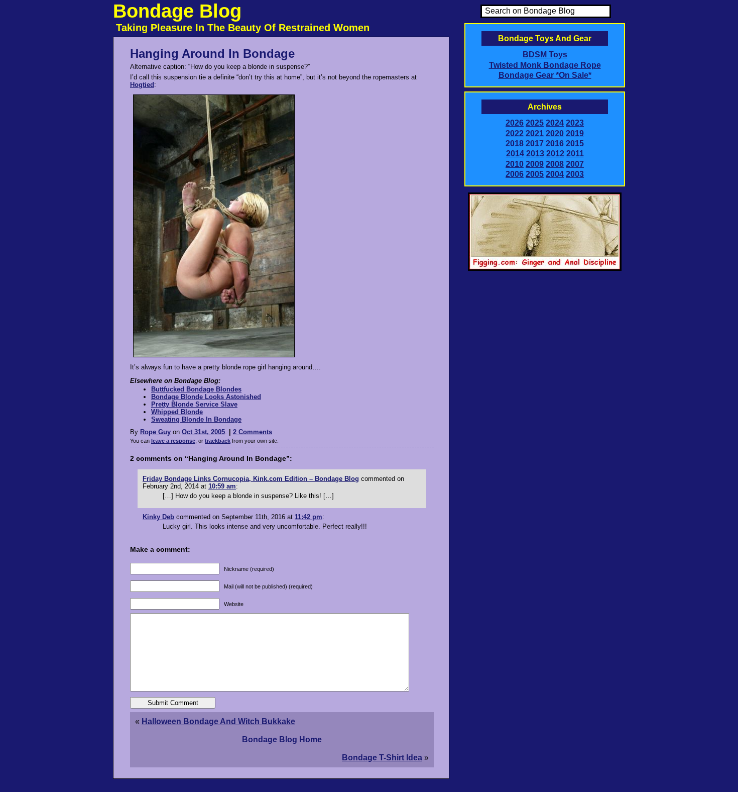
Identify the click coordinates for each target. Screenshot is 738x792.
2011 (575, 153)
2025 (535, 123)
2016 (555, 143)
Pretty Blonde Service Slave (194, 404)
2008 (555, 164)
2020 (555, 133)
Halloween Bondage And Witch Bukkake (218, 721)
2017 (535, 143)
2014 (515, 153)
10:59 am (222, 486)
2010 (515, 164)
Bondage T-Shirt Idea (382, 757)
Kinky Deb (158, 517)
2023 (575, 123)
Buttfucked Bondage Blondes (196, 389)
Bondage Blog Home (282, 739)
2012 (555, 153)
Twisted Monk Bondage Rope (545, 65)
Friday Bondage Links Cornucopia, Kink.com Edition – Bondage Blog (251, 478)
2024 (555, 123)
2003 (575, 174)
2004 (555, 174)
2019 (575, 133)
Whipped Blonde (177, 412)
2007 (575, 164)
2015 (575, 143)
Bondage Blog (177, 11)
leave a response (173, 441)
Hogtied (142, 84)
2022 (515, 133)
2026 (515, 123)
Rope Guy (155, 432)
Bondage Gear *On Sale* (545, 75)
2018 (515, 143)
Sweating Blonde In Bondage (196, 419)
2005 (535, 174)
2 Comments (252, 432)
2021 (535, 133)
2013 (535, 153)
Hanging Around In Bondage (212, 53)
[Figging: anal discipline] (545, 269)
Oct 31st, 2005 (203, 432)
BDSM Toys (545, 54)
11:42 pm (308, 517)
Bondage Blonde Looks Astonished (206, 397)
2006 (515, 174)
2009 (535, 164)
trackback (217, 441)
